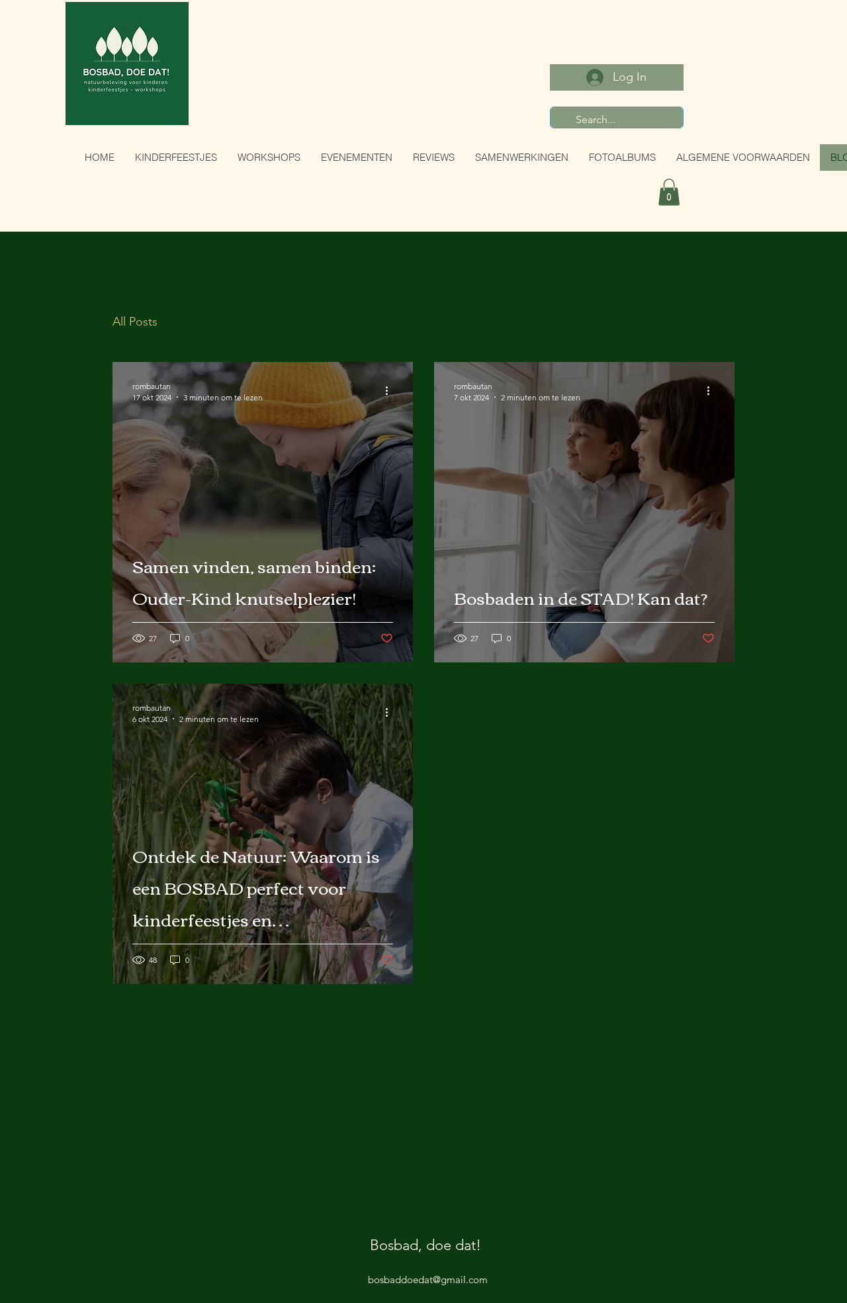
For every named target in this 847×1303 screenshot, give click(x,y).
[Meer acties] (391, 391)
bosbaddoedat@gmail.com (428, 1249)
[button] (669, 192)
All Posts (134, 321)
